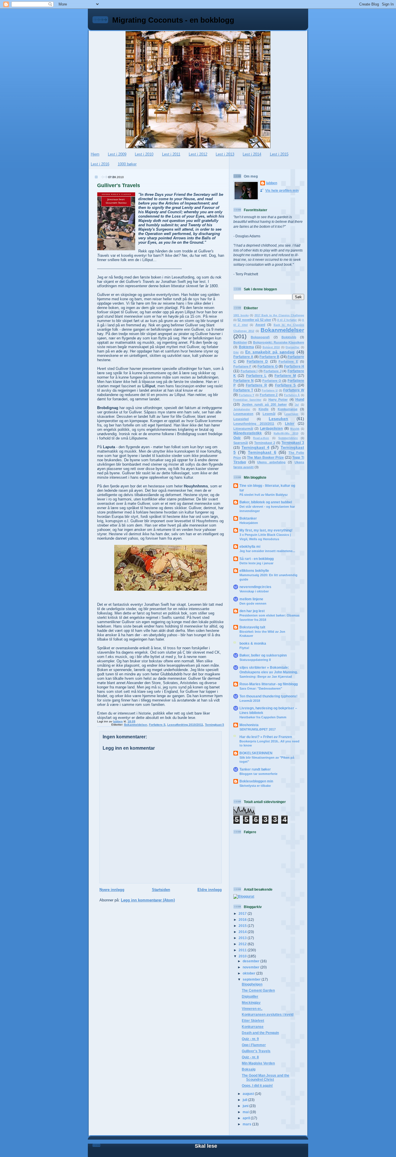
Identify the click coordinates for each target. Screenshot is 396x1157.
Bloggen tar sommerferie (258, 773)
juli (245, 1100)
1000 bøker (127, 164)
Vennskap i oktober (254, 591)
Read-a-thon (261, 438)
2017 (243, 913)
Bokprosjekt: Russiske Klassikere (278, 342)
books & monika (252, 643)
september (252, 979)
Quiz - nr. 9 (250, 1039)
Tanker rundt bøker (255, 769)
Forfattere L (256, 375)
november (251, 967)
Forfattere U (270, 390)
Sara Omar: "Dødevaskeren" (260, 688)
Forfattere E (288, 361)
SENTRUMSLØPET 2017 (257, 729)
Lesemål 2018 (249, 700)
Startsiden (161, 889)
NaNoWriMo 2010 (286, 433)
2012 (243, 944)
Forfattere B (269, 357)
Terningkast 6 (262, 452)
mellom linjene (251, 599)
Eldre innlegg (209, 889)
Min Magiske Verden (258, 1063)
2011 (243, 950)
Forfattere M (285, 375)
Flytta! (244, 648)
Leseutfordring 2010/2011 (185, 724)
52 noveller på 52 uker (254, 319)
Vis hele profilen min (282, 190)
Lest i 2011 (171, 154)
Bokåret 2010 (271, 347)
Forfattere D (257, 361)
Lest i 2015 (279, 154)
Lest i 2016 (100, 164)
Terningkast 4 (255, 447)
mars (247, 1124)
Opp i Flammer (254, 1045)
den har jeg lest (252, 611)
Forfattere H (294, 366)
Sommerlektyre (288, 438)
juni (246, 1106)
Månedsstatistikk (247, 433)
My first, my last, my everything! (266, 530)
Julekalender (241, 409)
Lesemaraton (243, 413)
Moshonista (249, 725)
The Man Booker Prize (265, 457)
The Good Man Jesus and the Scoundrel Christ (265, 1077)
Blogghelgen (252, 984)
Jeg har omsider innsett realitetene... (267, 551)
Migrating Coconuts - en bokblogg (173, 20)
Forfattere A (243, 357)
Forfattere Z (269, 395)
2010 (243, 956)
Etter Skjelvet (253, 1020)
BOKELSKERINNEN (256, 753)
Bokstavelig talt (252, 627)
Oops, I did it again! (257, 1085)
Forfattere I (249, 371)
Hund (299, 399)
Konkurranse (287, 409)
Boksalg (248, 1069)
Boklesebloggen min (256, 781)
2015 (243, 926)
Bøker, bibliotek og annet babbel (265, 502)
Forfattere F (242, 366)
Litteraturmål (243, 428)
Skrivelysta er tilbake (255, 785)
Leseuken (278, 418)
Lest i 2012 (198, 154)
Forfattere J (272, 371)
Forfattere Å (292, 395)
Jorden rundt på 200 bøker (264, 404)
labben (271, 183)
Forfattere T (243, 390)
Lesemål (269, 413)
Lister (290, 423)
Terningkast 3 (292, 442)
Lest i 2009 (117, 154)
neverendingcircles (255, 587)
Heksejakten (248, 523)
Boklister (240, 342)
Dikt (236, 352)
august (249, 1093)
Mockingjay (251, 1002)
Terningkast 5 (214, 724)
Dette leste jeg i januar (256, 563)
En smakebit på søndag (270, 352)
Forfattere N (243, 380)
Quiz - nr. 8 (250, 1057)
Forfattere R (256, 385)
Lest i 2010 (144, 154)
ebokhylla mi (249, 546)
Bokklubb (288, 337)
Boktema (246, 347)
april (247, 1118)
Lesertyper (291, 414)
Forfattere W (293, 390)
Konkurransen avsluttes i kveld (267, 1014)
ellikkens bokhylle (254, 570)
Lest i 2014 (252, 154)
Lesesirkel (241, 419)
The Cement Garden (258, 990)
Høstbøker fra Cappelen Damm (262, 717)
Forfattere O (271, 380)
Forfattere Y (247, 395)
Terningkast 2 (264, 442)
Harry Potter (278, 399)
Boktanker (248, 518)
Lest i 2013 (225, 154)
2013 (243, 938)
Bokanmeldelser (135, 724)
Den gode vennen (252, 603)
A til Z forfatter (287, 320)
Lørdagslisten (271, 428)
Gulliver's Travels (256, 1051)
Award (260, 324)
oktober (249, 973)
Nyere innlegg (111, 889)
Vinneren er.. (252, 1008)
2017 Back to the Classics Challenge (279, 315)
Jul (297, 404)
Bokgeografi (260, 337)
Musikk (294, 428)
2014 (243, 932)
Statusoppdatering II (255, 659)
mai (246, 1112)
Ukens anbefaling (271, 462)
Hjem (95, 154)
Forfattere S (157, 724)
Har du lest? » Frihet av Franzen (265, 737)
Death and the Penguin (260, 1033)
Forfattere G (267, 366)
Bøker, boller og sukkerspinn (263, 655)
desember (251, 961)
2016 (243, 919)
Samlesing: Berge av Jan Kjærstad (265, 676)
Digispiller (292, 347)
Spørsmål (240, 442)
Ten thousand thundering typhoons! (268, 696)
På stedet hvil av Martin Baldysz (263, 494)
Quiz (237, 438)
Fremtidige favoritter (247, 399)
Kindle (263, 409)
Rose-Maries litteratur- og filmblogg (268, 684)
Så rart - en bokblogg (256, 559)
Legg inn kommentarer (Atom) (148, 900)
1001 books (241, 315)
